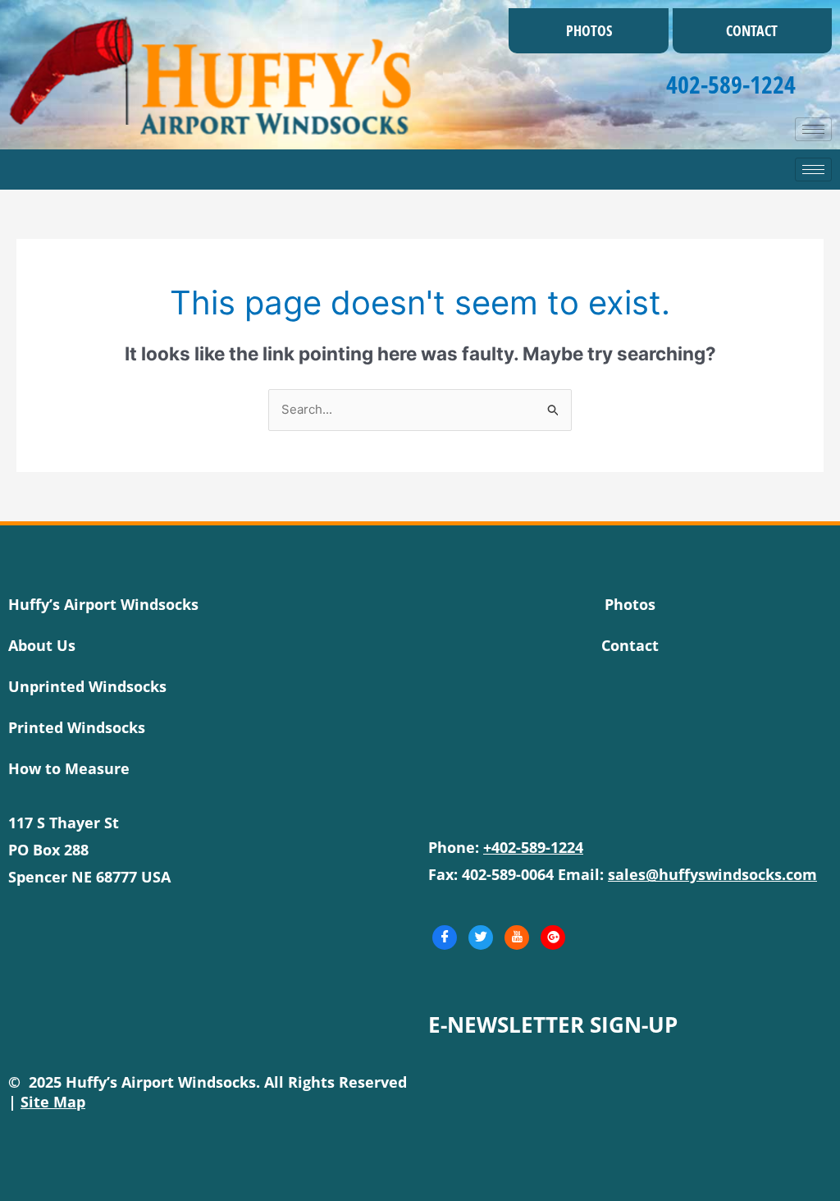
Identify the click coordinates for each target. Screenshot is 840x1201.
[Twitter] (480, 937)
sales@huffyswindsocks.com (712, 874)
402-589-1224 (731, 84)
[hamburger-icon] (813, 129)
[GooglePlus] (553, 937)
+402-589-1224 (533, 847)
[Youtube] (516, 937)
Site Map (53, 1102)
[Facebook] (444, 937)
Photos (589, 30)
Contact (752, 30)
